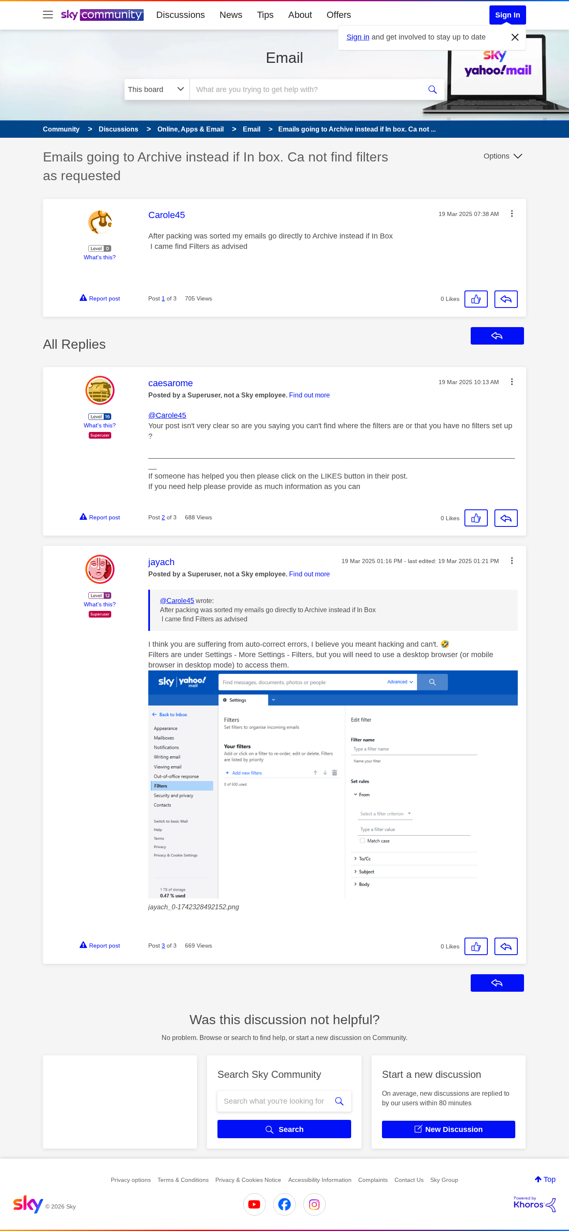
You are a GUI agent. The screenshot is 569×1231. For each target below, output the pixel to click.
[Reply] (506, 299)
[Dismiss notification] (515, 37)
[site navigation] (48, 15)
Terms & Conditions (183, 1179)
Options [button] (496, 156)
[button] (512, 213)
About (300, 15)
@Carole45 (167, 415)
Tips (265, 15)
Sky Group (444, 1179)
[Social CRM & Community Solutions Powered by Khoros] (535, 1204)
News (231, 15)
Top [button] (550, 1179)
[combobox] (304, 89)
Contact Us (409, 1179)
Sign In (507, 15)
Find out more (309, 395)
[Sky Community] (102, 15)
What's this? (100, 257)
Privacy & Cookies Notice (248, 1179)
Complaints (373, 1179)
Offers (339, 15)
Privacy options (131, 1179)
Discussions (180, 15)
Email (284, 57)
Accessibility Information (320, 1179)
